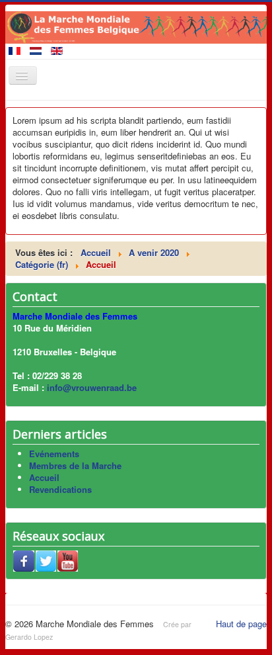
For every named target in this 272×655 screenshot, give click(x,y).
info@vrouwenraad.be (92, 387)
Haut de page (241, 623)
